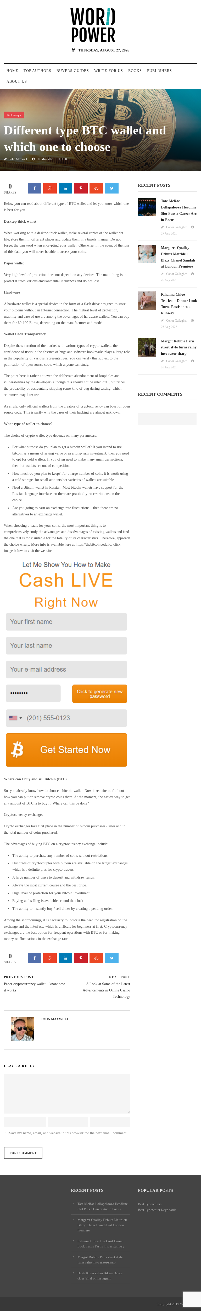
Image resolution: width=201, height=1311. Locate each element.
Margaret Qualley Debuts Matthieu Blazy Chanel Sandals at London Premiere (102, 1225)
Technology (14, 115)
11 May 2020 (45, 159)
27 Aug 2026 (169, 233)
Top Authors (37, 71)
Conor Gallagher (176, 227)
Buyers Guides (73, 71)
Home (12, 71)
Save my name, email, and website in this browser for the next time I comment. (68, 1133)
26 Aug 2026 (169, 280)
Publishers (159, 71)
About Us (17, 81)
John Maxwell (18, 159)
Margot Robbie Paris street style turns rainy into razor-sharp (179, 347)
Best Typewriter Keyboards (157, 1210)
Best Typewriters (149, 1204)
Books (135, 71)
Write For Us (108, 71)
